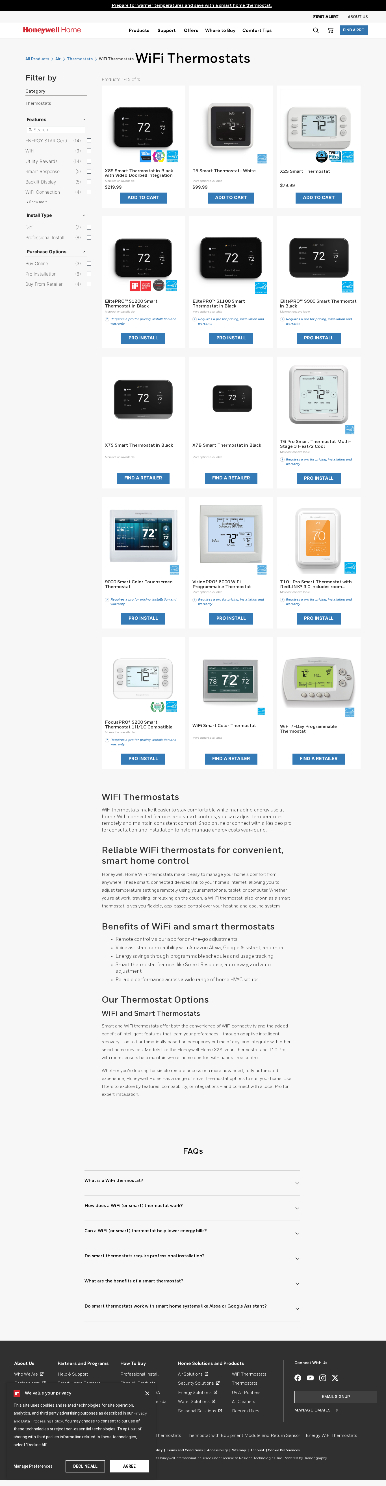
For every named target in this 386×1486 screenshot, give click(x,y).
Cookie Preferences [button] (284, 1450)
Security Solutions (199, 1383)
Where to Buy (220, 30)
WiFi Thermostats (249, 1374)
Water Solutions (196, 1402)
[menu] (139, 30)
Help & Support (73, 1374)
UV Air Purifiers (246, 1393)
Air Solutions (193, 1374)
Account (259, 1450)
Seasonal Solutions (200, 1411)
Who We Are (29, 1374)
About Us (358, 17)
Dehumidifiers (245, 1411)
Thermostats (80, 59)
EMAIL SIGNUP (336, 1397)
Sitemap (240, 1450)
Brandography (315, 1458)
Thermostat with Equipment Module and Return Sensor (243, 1435)
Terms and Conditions (186, 1450)
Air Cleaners (243, 1402)
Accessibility (218, 1450)
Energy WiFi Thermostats (331, 1435)
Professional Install (139, 1374)
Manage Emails (312, 1410)
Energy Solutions (197, 1393)
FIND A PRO (354, 30)
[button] (147, 1393)
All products (37, 59)
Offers (191, 30)
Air (58, 59)
